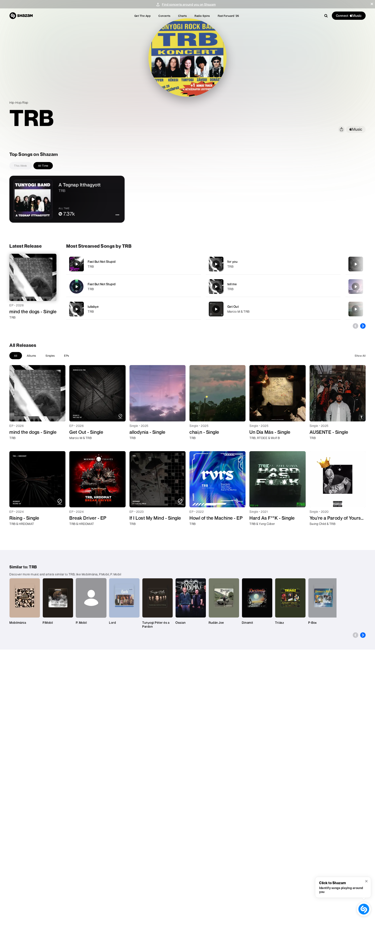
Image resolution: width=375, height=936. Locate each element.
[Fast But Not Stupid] (133, 264)
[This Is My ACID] (356, 264)
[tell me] (273, 286)
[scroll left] (355, 326)
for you (232, 262)
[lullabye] (133, 309)
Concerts (164, 15)
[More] (188, 264)
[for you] (273, 264)
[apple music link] (356, 129)
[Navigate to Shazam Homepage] (21, 15)
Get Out (233, 307)
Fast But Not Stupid (102, 262)
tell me (232, 284)
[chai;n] (356, 309)
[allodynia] (356, 287)
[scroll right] (363, 326)
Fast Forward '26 (228, 15)
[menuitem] (142, 15)
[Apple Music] (16, 324)
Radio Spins (202, 15)
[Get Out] (273, 309)
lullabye (93, 307)
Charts (182, 15)
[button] (372, 4)
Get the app (142, 15)
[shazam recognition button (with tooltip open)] (363, 909)
